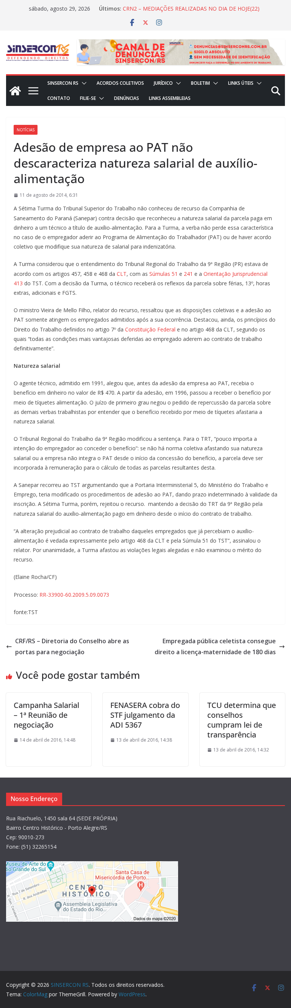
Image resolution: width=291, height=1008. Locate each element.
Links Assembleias (170, 98)
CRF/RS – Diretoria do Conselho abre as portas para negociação (72, 646)
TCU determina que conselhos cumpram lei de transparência (241, 720)
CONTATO (58, 98)
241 (188, 273)
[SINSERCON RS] (15, 91)
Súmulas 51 (163, 273)
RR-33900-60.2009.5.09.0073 (74, 594)
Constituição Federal (150, 329)
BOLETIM (200, 83)
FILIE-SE (88, 98)
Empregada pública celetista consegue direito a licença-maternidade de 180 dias (215, 646)
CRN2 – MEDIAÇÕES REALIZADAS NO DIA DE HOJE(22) (191, 9)
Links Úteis (240, 83)
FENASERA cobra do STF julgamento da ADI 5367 (145, 715)
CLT (122, 273)
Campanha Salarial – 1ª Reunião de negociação (46, 715)
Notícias (25, 129)
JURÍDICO (163, 83)
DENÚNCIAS (126, 98)
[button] (82, 83)
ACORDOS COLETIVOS (120, 83)
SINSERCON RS (62, 83)
